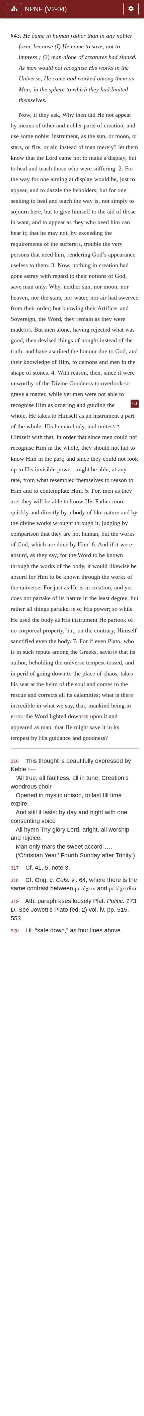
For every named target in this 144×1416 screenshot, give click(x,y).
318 (71, 609)
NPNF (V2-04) (46, 9)
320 (84, 717)
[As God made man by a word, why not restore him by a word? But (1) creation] (136, 708)
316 (27, 330)
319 (113, 652)
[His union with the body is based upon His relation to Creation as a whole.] (7, 708)
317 (116, 427)
